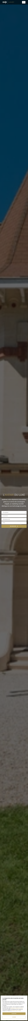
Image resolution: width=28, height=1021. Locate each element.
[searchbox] (13, 516)
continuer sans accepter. (16, 1010)
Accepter (14, 1013)
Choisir (14, 1017)
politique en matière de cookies (17, 1008)
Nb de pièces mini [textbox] (6, 519)
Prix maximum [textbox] (5, 512)
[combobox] (14, 512)
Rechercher (13, 526)
